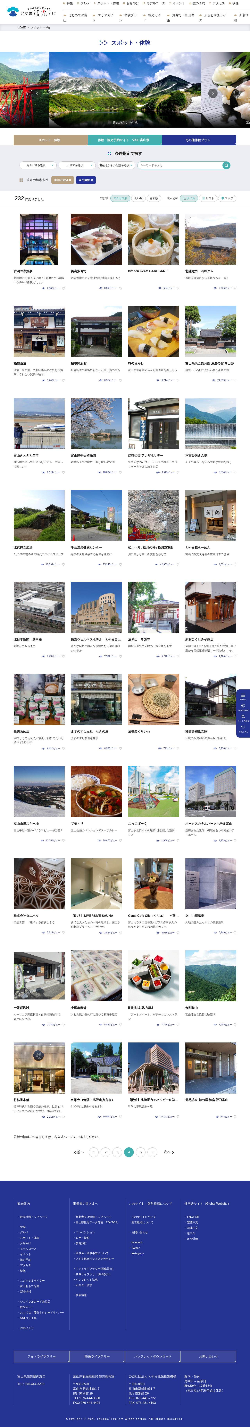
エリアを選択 (75, 165)
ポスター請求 (84, 1285)
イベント (25, 1254)
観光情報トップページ (33, 1216)
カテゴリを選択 (36, 165)
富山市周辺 (61, 180)
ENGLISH (193, 1216)
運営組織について (142, 1222)
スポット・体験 (40, 27)
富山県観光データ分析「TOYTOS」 (98, 1222)
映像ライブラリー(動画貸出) (93, 1274)
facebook (137, 1242)
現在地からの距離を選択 (114, 165)
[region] (156, 5)
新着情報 (241, 18)
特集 (23, 1226)
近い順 (138, 198)
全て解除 (84, 180)
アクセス (25, 1265)
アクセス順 (120, 198)
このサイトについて (143, 1216)
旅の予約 (25, 1259)
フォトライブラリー (42, 1356)
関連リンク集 (28, 1318)
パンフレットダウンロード (153, 1356)
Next (213, 93)
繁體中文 (192, 1222)
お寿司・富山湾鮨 (180, 18)
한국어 (191, 1233)
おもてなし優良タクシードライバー (42, 1312)
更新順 (154, 198)
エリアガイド (103, 18)
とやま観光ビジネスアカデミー (95, 1258)
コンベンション (85, 1232)
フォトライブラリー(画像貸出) (94, 1268)
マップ (229, 198)
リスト (210, 198)
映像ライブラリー (97, 1356)
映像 (23, 1270)
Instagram (137, 1253)
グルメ (24, 1232)
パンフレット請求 (87, 1279)
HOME (22, 27)
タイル (191, 198)
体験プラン (128, 18)
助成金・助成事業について (92, 1253)
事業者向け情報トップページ (93, 1216)
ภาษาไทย (192, 1238)
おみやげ (25, 1243)
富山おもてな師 (29, 1286)
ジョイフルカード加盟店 (35, 1301)
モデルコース (28, 1248)
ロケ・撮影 (82, 1237)
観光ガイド (152, 18)
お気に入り (27, 1328)
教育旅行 (81, 1243)
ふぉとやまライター (212, 18)
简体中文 (192, 1227)
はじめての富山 (75, 18)
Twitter (135, 1247)
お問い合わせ (139, 1232)
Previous (37, 93)
